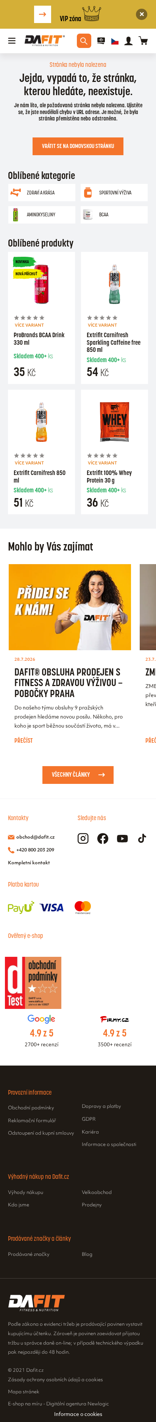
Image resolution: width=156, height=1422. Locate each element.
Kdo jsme (18, 1205)
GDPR (89, 1119)
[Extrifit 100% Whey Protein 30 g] (114, 423)
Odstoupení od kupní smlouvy (41, 1133)
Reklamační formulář (32, 1121)
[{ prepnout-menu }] (101, 41)
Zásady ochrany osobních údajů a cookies (55, 1380)
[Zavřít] (141, 14)
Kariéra (90, 1132)
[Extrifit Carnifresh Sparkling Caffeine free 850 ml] (114, 285)
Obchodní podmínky (31, 1108)
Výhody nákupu (25, 1193)
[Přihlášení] (128, 41)
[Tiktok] (142, 838)
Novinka (22, 261)
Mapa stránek (23, 1392)
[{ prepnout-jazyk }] (115, 41)
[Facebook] (102, 838)
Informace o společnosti (109, 1145)
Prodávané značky (29, 1254)
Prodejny (92, 1205)
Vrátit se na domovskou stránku (78, 146)
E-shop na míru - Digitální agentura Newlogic (58, 1404)
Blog (87, 1254)
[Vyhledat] (84, 41)
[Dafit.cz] (44, 40)
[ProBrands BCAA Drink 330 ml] (41, 285)
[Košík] (143, 41)
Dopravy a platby (101, 1106)
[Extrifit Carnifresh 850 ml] (41, 423)
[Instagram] (83, 838)
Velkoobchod (97, 1193)
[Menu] (12, 41)
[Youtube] (122, 838)
